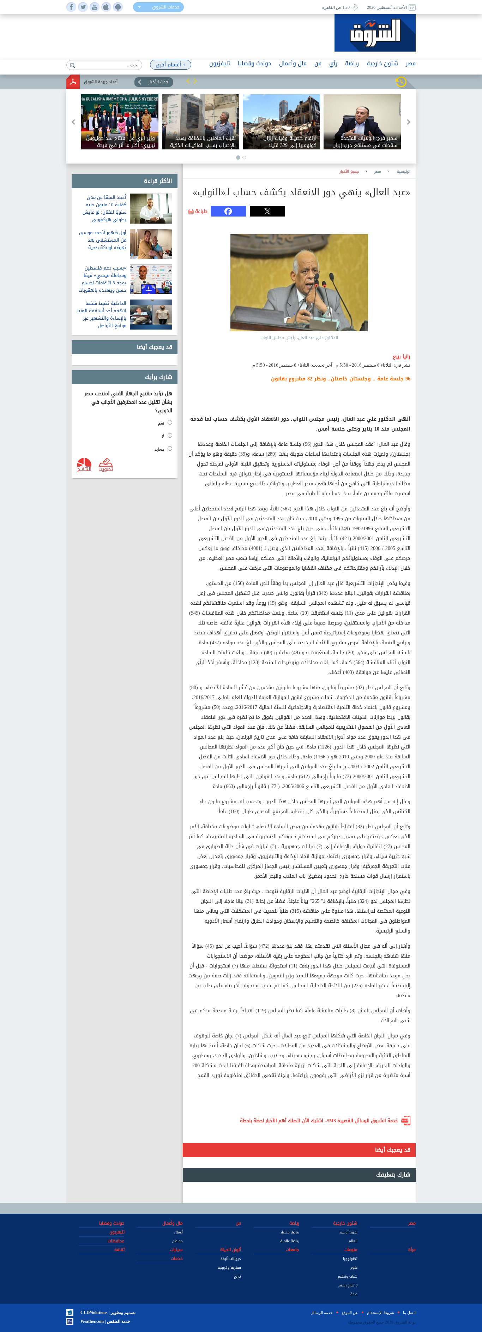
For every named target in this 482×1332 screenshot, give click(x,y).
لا (163, 436)
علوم (353, 1267)
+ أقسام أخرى (171, 65)
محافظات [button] (116, 1241)
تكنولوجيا (350, 1258)
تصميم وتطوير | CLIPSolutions (107, 1312)
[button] (188, 81)
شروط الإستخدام (380, 1312)
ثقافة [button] (119, 1250)
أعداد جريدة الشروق (101, 81)
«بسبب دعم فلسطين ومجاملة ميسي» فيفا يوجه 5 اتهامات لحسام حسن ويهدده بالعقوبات (102, 279)
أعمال (178, 1232)
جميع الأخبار (349, 171)
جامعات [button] (292, 1250)
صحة (353, 1294)
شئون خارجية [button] (382, 63)
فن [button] (317, 63)
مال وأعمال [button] (293, 63)
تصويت (105, 468)
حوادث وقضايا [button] (254, 63)
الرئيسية (403, 171)
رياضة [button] (352, 63)
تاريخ (237, 1276)
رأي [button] (333, 63)
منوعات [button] (350, 1250)
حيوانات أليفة (231, 1258)
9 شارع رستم (347, 1285)
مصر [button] (411, 63)
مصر (377, 171)
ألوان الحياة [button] (230, 1250)
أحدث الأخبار (158, 82)
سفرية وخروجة (229, 1267)
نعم (161, 423)
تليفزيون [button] (219, 63)
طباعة (201, 211)
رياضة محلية (290, 1232)
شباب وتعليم (347, 1276)
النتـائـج (84, 468)
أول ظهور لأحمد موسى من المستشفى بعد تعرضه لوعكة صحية (102, 240)
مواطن (177, 1241)
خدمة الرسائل (322, 1312)
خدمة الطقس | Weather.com (105, 1321)
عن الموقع (350, 1312)
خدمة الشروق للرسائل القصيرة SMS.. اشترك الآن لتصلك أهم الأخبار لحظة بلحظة (319, 1120)
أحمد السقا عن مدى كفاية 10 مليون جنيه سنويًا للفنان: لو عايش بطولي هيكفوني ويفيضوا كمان (104, 212)
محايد (159, 449)
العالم (353, 1241)
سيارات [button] (176, 1250)
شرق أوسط (348, 1232)
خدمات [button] (177, 1258)
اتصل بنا (409, 1312)
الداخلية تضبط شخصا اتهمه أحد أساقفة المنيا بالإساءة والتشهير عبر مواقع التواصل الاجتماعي (101, 318)
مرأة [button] (412, 1250)
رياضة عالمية (289, 1241)
